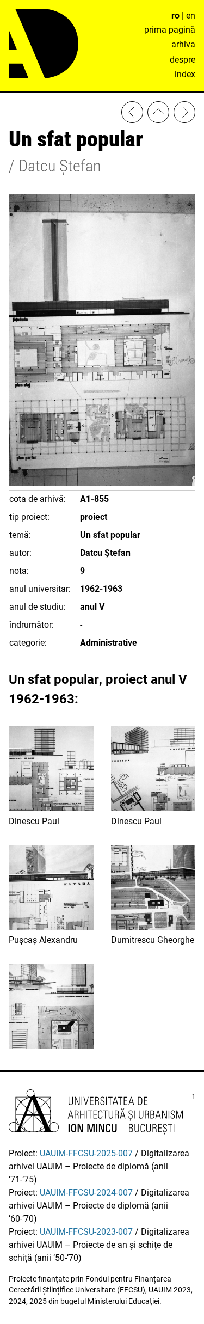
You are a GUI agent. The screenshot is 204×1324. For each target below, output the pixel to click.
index (185, 74)
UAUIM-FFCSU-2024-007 (86, 1192)
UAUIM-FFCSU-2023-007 (86, 1232)
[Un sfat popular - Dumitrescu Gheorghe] (184, 114)
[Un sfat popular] (51, 1008)
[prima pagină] (158, 114)
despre (182, 59)
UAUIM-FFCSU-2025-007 (86, 1153)
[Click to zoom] (102, 483)
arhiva (183, 44)
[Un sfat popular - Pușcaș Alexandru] (132, 114)
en (190, 15)
